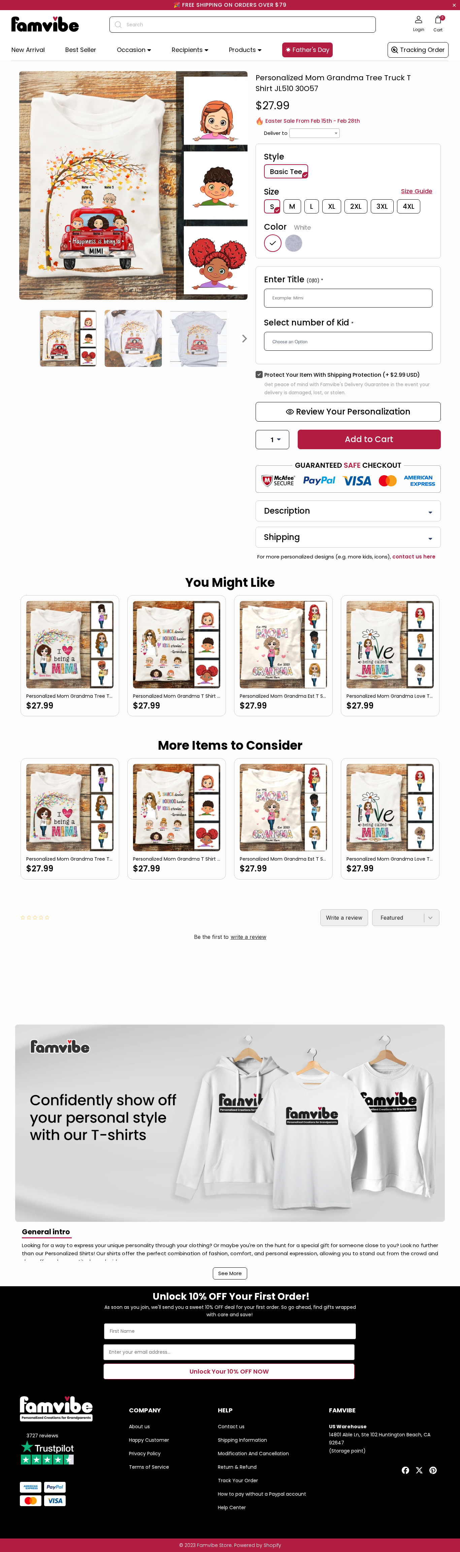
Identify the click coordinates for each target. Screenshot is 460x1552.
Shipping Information (242, 1440)
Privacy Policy (145, 1453)
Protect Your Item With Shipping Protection (342, 375)
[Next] (244, 338)
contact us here (413, 556)
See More (230, 1273)
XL (331, 206)
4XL (409, 206)
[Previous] (22, 338)
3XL (382, 206)
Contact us (231, 1426)
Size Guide (416, 191)
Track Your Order (238, 1480)
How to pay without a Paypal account (262, 1494)
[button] (134, 50)
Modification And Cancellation (253, 1453)
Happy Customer (149, 1440)
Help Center (232, 1507)
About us (139, 1426)
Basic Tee (286, 171)
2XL (356, 206)
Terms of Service (149, 1467)
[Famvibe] (45, 25)
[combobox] (242, 25)
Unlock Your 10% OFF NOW (229, 1371)
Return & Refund (237, 1467)
